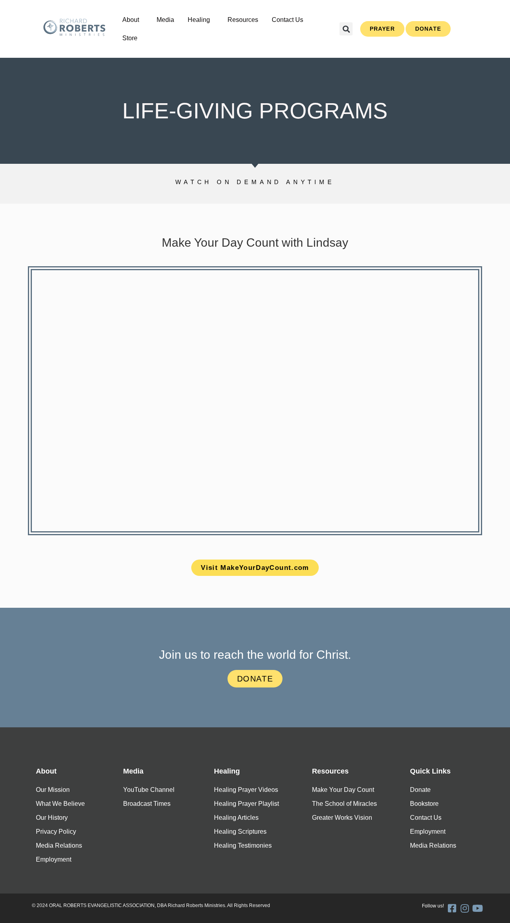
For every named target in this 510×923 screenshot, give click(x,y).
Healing (199, 19)
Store (129, 38)
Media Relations (59, 845)
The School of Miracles (344, 803)
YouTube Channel (149, 789)
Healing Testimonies (243, 845)
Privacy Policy (56, 831)
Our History (52, 817)
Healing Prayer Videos (246, 789)
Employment (53, 859)
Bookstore (424, 803)
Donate (420, 789)
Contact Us (287, 19)
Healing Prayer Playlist (246, 803)
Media (165, 19)
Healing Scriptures (240, 831)
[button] (132, 20)
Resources (243, 19)
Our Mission (53, 789)
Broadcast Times (147, 803)
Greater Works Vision (342, 817)
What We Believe (60, 803)
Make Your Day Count (343, 789)
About (130, 19)
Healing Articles (236, 817)
